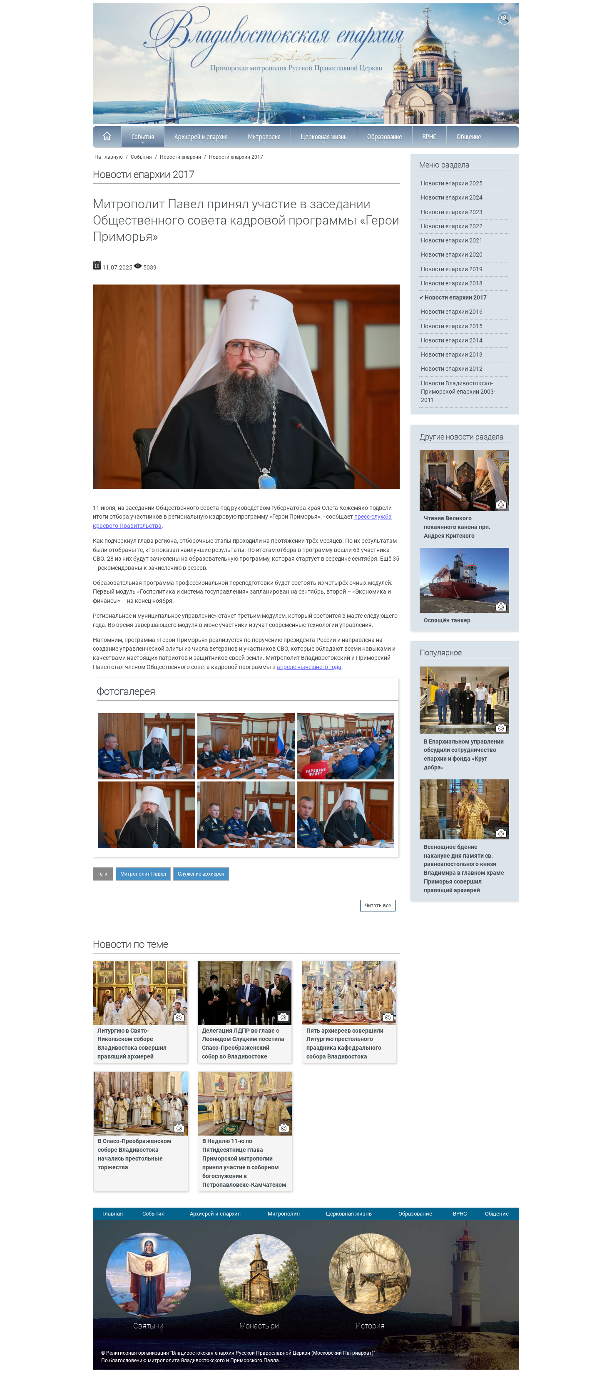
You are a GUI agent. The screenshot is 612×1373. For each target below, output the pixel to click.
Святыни (148, 1325)
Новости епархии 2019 (452, 269)
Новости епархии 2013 (452, 354)
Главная (112, 1214)
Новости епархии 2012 (452, 368)
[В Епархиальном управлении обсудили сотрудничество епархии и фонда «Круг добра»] (464, 732)
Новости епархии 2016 (452, 311)
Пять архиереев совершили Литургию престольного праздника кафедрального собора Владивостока (344, 1044)
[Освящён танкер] (464, 611)
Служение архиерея (201, 874)
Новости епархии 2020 (452, 254)
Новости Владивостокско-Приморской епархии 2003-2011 (458, 392)
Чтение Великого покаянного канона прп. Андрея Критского (457, 527)
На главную (109, 157)
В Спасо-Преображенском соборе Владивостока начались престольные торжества (135, 1154)
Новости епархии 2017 (236, 157)
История (370, 1325)
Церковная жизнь (324, 136)
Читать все (378, 906)
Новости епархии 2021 (452, 240)
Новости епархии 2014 (452, 340)
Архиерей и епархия (201, 136)
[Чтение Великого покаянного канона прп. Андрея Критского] (464, 509)
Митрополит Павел (143, 874)
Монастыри (259, 1325)
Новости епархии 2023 (452, 212)
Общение (469, 136)
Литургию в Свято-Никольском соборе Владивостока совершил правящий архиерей (132, 1044)
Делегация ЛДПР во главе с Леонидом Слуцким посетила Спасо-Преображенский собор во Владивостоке (243, 1044)
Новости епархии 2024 (452, 197)
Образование (384, 136)
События (143, 136)
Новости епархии (180, 157)
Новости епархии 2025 (452, 183)
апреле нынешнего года (309, 667)
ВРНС (429, 136)
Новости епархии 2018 (452, 283)
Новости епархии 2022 (452, 226)
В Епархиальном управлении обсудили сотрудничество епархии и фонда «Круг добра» (464, 754)
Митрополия (264, 136)
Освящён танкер (447, 620)
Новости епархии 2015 (452, 326)
